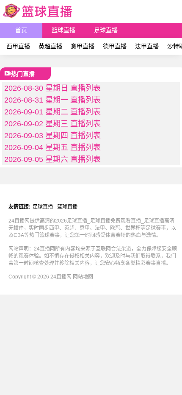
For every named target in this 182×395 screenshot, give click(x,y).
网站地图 (83, 277)
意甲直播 (82, 46)
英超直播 (50, 46)
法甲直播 (147, 46)
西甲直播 (18, 46)
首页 (21, 30)
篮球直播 (63, 30)
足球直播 (106, 30)
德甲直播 (115, 46)
